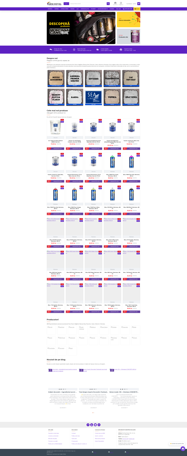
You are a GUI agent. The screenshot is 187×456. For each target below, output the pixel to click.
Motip (135, 334)
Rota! (72, 355)
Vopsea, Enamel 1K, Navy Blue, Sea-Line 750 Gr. (55, 175)
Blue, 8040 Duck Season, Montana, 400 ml (55, 273)
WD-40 (51, 334)
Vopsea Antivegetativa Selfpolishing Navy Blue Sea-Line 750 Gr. (112, 142)
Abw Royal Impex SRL (126, 433)
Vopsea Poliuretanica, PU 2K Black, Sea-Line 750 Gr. (74, 175)
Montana (112, 171)
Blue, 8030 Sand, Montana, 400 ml (74, 273)
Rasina (75, 104)
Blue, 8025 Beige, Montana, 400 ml (93, 273)
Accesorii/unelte (56, 85)
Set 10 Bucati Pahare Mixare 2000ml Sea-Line (55, 141)
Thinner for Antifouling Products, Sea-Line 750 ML (74, 141)
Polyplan (114, 334)
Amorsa (75, 85)
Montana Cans (115, 345)
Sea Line (93, 104)
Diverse (93, 85)
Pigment (56, 104)
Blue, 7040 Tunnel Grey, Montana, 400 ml (131, 305)
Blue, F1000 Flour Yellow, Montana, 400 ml (93, 208)
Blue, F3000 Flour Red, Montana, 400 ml (55, 208)
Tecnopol (62, 355)
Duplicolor (72, 345)
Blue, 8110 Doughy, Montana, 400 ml (131, 240)
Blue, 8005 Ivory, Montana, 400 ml (112, 273)
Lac (131, 85)
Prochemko (51, 355)
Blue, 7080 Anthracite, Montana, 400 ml (93, 305)
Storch (51, 345)
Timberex (104, 345)
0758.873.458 (131, 438)
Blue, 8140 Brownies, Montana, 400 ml (74, 240)
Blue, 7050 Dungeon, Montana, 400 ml (112, 305)
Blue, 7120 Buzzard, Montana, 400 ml (74, 305)
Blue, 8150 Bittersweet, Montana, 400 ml (55, 240)
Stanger (83, 345)
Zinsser (135, 345)
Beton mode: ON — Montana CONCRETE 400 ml (124, 392)
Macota (93, 345)
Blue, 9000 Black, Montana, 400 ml (131, 208)
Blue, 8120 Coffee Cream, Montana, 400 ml (112, 240)
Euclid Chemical (83, 334)
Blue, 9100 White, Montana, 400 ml (112, 208)
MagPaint (62, 334)
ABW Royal (62, 345)
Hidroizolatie (112, 85)
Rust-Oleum (104, 334)
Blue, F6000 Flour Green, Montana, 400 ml (112, 175)
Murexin (125, 345)
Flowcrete (125, 334)
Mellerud (93, 334)
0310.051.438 (125, 438)
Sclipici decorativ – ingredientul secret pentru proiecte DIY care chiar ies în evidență (62, 392)
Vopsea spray (130, 104)
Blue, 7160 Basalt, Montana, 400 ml (131, 273)
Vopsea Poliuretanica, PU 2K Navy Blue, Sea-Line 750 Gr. (93, 175)
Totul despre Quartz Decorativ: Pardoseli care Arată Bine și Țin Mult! (93, 392)
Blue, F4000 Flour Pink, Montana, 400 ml (131, 175)
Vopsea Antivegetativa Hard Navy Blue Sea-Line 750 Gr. (93, 141)
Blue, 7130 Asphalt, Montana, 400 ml (55, 305)
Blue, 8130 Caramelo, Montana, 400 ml (93, 240)
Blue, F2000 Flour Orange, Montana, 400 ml (74, 208)
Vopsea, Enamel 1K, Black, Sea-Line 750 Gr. (131, 141)
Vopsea (112, 104)
